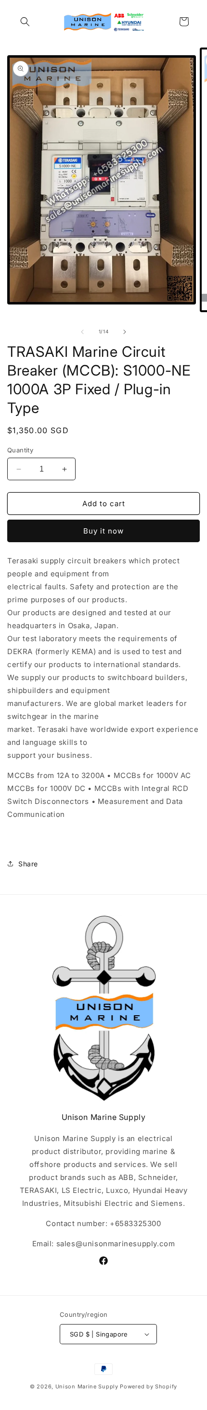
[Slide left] (82, 331)
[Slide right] (124, 331)
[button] (25, 21)
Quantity (20, 450)
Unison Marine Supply (86, 1386)
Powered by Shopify (148, 1386)
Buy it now (103, 530)
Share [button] (28, 864)
